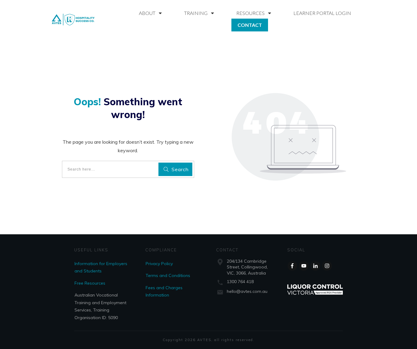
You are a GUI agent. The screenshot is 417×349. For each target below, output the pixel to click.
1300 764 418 (240, 281)
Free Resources (89, 283)
